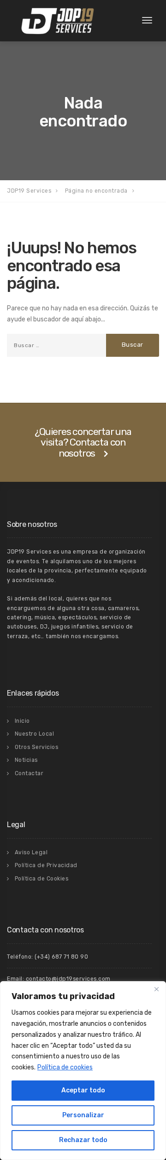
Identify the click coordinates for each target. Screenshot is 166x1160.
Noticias (26, 760)
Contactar (29, 773)
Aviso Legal (31, 852)
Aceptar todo (83, 1090)
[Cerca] (156, 988)
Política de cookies (65, 1067)
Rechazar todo (83, 1140)
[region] (83, 1070)
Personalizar (83, 1115)
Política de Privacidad (46, 865)
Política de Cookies (42, 878)
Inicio (22, 721)
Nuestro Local (34, 734)
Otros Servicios (37, 747)
